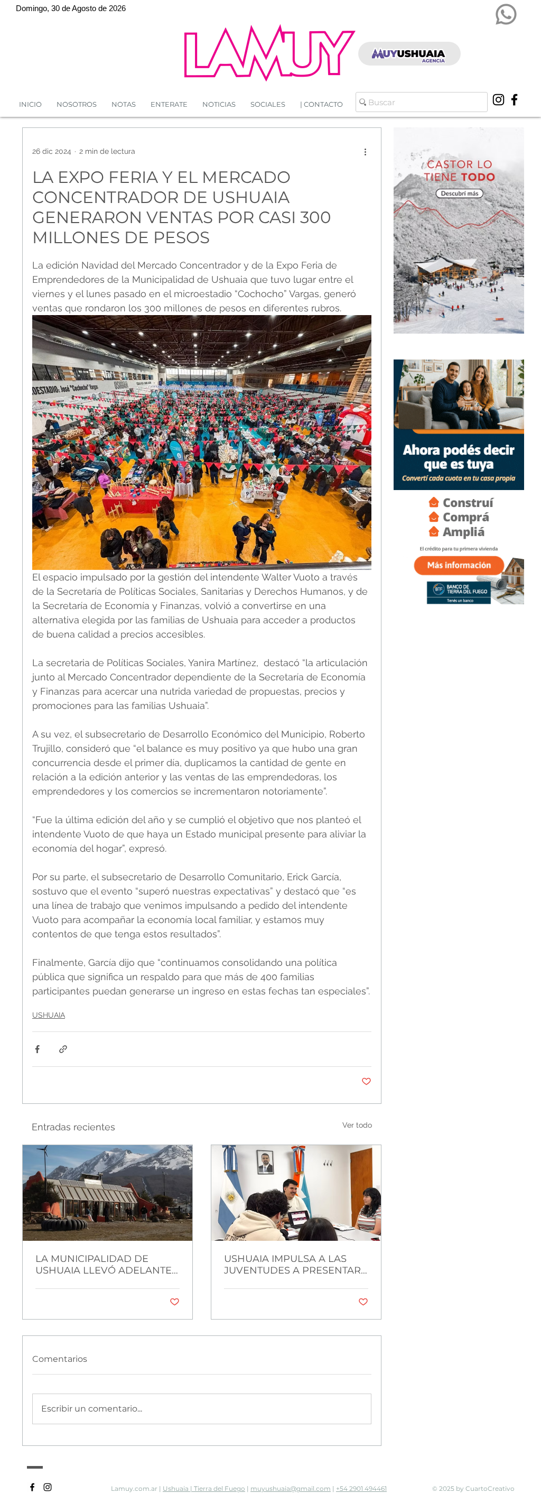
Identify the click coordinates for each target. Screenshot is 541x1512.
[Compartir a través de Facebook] (37, 1049)
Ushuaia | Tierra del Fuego (204, 1488)
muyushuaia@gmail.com (290, 1488)
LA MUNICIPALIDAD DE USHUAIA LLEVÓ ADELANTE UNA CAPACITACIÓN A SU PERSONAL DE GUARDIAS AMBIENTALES (103, 1264)
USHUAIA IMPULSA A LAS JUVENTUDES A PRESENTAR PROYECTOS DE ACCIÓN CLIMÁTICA (292, 1264)
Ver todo (357, 1125)
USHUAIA (48, 1015)
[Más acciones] (365, 151)
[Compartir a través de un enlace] (63, 1049)
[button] (219, 104)
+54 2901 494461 (361, 1488)
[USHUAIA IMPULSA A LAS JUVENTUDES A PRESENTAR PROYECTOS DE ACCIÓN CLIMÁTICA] (296, 1193)
